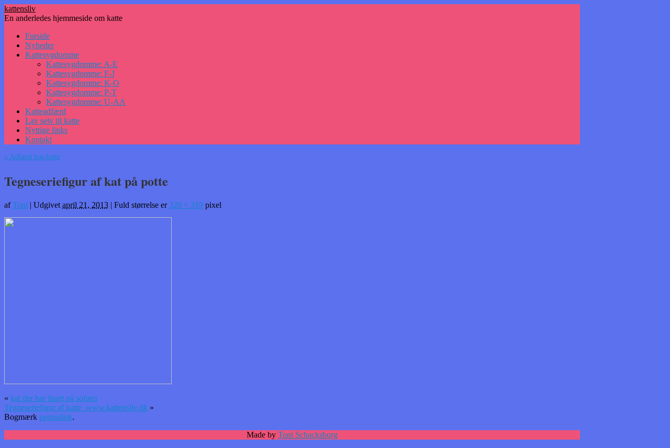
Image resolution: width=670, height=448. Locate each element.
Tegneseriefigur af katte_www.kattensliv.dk (76, 407)
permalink (55, 416)
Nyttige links (46, 130)
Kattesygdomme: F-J (80, 73)
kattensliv (20, 8)
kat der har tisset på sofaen (53, 398)
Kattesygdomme (52, 54)
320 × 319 (186, 204)
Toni (20, 204)
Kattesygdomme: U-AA (86, 101)
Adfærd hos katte (32, 157)
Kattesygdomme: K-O (82, 83)
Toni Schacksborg (308, 434)
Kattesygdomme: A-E (82, 64)
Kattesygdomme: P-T (81, 92)
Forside (37, 35)
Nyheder (39, 45)
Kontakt (38, 139)
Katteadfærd (45, 111)
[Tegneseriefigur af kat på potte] (88, 382)
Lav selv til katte (52, 120)
